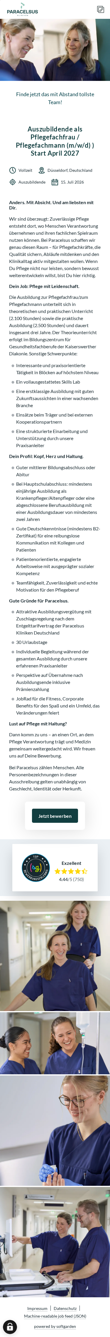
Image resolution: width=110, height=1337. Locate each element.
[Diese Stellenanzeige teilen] (100, 9)
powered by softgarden (55, 1326)
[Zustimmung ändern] (10, 1327)
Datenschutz (65, 1308)
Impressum (37, 1308)
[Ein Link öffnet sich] (28, 9)
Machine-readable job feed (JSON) (55, 1315)
